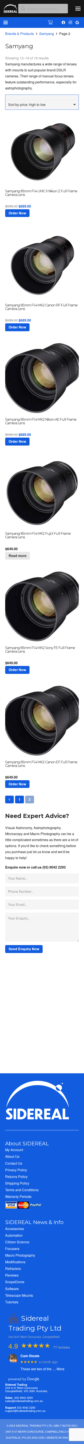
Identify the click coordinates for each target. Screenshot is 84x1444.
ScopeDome (14, 1281)
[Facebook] (63, 22)
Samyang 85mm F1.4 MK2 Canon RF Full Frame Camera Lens (41, 307)
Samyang (46, 33)
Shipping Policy (17, 1183)
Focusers (12, 1248)
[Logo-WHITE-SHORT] (10, 9)
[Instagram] (70, 22)
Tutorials (11, 1301)
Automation (14, 1235)
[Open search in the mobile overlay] (43, 9)
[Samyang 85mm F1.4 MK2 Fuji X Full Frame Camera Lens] (42, 492)
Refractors (13, 1268)
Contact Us (13, 1163)
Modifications (15, 1261)
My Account (14, 1149)
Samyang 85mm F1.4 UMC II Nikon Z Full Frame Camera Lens (41, 193)
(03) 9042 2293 (23, 1398)
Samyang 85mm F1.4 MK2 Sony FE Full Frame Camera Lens (40, 649)
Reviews (12, 1275)
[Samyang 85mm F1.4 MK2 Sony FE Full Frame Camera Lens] (42, 606)
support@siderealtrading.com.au (25, 1411)
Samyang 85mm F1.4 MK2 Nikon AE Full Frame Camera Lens (40, 421)
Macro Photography (20, 1255)
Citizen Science (17, 1241)
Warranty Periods (18, 1196)
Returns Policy (16, 1176)
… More (58, 1368)
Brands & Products (19, 33)
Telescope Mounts (19, 1295)
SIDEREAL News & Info (34, 1222)
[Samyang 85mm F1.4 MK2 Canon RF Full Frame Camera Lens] (42, 264)
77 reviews (61, 1347)
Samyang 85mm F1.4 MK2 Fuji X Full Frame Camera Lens (38, 535)
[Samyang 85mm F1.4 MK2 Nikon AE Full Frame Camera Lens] (42, 378)
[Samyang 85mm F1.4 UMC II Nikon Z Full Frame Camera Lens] (42, 150)
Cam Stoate (29, 1356)
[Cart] (50, 22)
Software (12, 1288)
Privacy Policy (16, 1169)
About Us (12, 1156)
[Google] (77, 22)
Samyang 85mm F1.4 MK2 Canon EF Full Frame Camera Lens (41, 764)
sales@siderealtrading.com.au (24, 1401)
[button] (78, 8)
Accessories (14, 1228)
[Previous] (9, 800)
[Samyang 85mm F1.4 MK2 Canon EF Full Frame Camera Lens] (42, 720)
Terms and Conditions (22, 1189)
